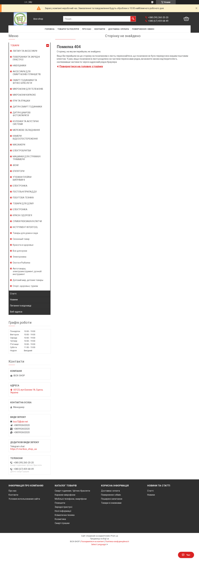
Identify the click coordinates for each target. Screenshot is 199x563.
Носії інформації (63, 511)
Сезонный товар (21, 239)
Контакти (99, 29)
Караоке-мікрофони (65, 495)
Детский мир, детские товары (28, 280)
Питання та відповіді (20, 305)
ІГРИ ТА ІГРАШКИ (21, 100)
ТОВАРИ (14, 45)
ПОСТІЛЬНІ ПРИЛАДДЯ (25, 191)
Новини (14, 299)
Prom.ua (114, 536)
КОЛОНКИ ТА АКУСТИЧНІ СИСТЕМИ (26, 122)
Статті (13, 293)
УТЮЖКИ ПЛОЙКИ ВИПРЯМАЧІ (22, 178)
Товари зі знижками (111, 503)
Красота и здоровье (23, 245)
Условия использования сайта (24, 499)
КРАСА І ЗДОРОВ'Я (22, 215)
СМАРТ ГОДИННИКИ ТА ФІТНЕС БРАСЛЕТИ (25, 81)
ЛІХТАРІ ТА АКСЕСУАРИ (25, 51)
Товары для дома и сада (25, 233)
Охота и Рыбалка (21, 262)
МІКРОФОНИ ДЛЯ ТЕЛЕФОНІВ (28, 89)
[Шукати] (133, 18)
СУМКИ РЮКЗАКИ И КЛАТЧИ (27, 221)
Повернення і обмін (143, 29)
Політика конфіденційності (117, 541)
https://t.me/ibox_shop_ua (23, 449)
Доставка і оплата (118, 29)
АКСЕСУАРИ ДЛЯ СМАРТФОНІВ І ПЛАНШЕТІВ (27, 73)
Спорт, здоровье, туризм (25, 286)
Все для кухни (20, 251)
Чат (188, 555)
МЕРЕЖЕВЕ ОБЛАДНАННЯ (26, 130)
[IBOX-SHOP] (20, 19)
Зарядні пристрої (63, 507)
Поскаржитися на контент (92, 541)
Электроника (19, 256)
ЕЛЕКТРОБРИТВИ (22, 150)
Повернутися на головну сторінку (81, 66)
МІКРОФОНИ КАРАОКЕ (24, 95)
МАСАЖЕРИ (19, 144)
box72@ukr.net (20, 421)
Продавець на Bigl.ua (99, 539)
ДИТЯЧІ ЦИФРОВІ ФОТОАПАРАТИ (21, 114)
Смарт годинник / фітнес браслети (72, 491)
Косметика (60, 519)
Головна (49, 29)
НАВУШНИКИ (19, 65)
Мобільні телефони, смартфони (71, 499)
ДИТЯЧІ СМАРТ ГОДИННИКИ (27, 106)
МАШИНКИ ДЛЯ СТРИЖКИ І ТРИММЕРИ (27, 158)
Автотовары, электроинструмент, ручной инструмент (27, 271)
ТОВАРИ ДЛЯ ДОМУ (23, 203)
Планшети (60, 503)
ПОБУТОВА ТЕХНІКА (23, 197)
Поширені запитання (111, 499)
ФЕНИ (16, 165)
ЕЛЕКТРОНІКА (20, 186)
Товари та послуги (68, 29)
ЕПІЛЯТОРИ (18, 171)
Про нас (86, 29)
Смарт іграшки (62, 523)
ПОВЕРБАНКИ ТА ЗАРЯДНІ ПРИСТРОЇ (26, 58)
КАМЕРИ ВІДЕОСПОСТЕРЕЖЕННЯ (25, 137)
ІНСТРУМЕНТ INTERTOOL (25, 227)
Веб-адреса (16, 311)
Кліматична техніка (64, 515)
